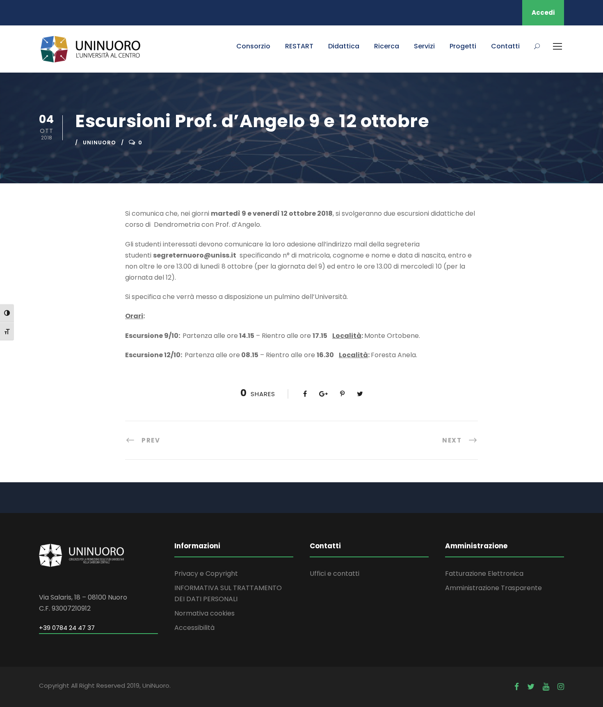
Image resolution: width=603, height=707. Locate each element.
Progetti (463, 46)
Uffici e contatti (334, 573)
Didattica (343, 46)
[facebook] (516, 686)
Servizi (424, 46)
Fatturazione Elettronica (484, 573)
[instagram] (560, 686)
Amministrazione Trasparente (493, 588)
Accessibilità (194, 627)
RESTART (299, 46)
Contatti (505, 46)
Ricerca (386, 46)
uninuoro (99, 142)
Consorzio (253, 46)
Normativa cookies (204, 613)
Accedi (543, 12)
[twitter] (530, 686)
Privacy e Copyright (206, 573)
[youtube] (546, 686)
